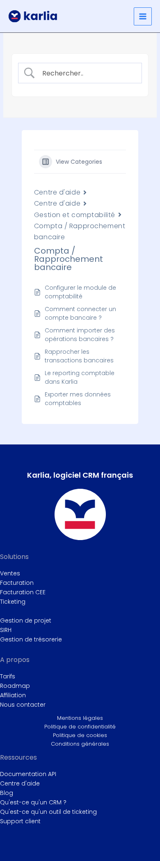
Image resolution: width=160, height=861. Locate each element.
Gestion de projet (25, 620)
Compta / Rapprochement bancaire (79, 231)
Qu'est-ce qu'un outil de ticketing (48, 812)
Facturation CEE (23, 592)
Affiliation (13, 695)
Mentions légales (80, 717)
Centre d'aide (57, 192)
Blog (6, 793)
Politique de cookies (80, 735)
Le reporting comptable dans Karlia (79, 377)
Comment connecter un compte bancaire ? (80, 313)
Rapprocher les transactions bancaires (79, 356)
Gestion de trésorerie (31, 639)
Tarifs (7, 676)
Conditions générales (80, 743)
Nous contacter (23, 705)
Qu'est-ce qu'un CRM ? (33, 802)
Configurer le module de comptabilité (80, 292)
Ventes (10, 573)
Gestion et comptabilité (74, 215)
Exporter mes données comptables (78, 398)
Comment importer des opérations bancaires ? (80, 334)
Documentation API (28, 774)
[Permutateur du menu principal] (143, 16)
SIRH (5, 630)
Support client (20, 821)
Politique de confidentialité (80, 726)
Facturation (17, 583)
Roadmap (15, 686)
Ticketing (12, 602)
